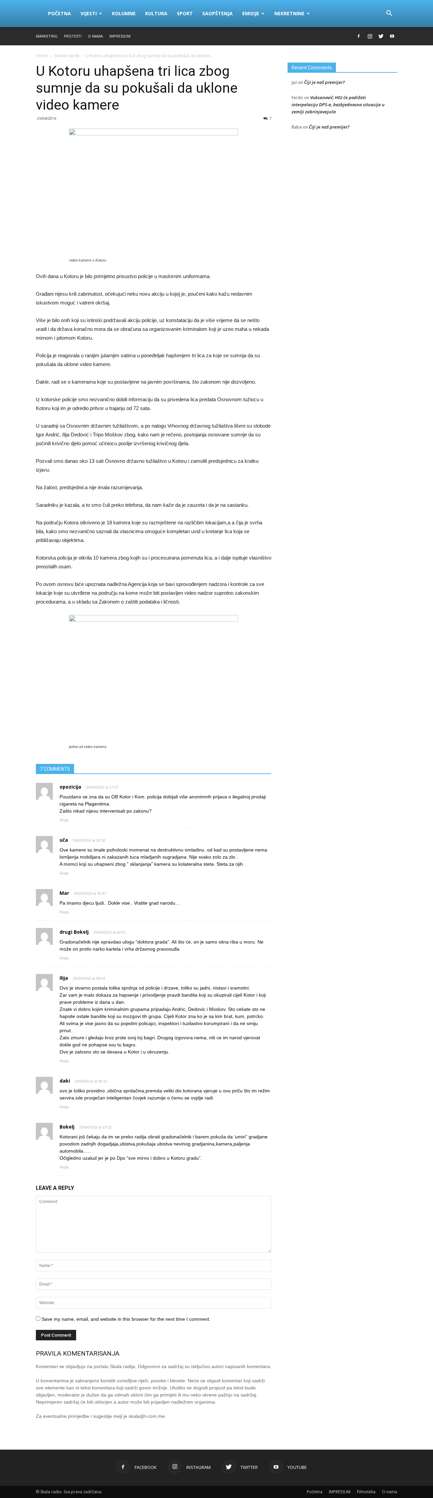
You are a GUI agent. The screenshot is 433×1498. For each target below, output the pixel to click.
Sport (185, 13)
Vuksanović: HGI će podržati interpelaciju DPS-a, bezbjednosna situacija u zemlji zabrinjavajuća (338, 104)
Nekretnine (289, 13)
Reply (64, 820)
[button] (389, 13)
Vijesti (89, 13)
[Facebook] (359, 36)
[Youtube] (392, 36)
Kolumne (124, 13)
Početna (59, 13)
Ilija (64, 978)
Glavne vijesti (66, 56)
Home (42, 56)
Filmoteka (366, 1492)
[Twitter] (381, 36)
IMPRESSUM (120, 36)
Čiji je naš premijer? (324, 82)
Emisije (250, 13)
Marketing (47, 36)
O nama (95, 36)
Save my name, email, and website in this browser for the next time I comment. (126, 1319)
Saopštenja (217, 13)
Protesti (73, 36)
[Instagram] (370, 36)
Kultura (156, 13)
